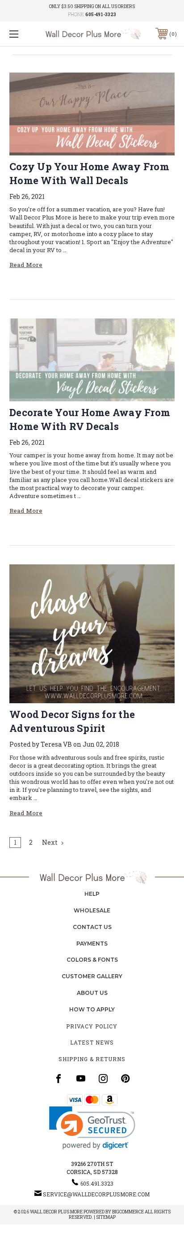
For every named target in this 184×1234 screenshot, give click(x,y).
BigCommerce (128, 1212)
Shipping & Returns (92, 1058)
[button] (92, 1128)
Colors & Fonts (92, 959)
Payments (92, 943)
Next (50, 842)
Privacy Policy (91, 1026)
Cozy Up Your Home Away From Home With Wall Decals (89, 173)
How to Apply (92, 1009)
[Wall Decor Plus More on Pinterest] (125, 1078)
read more (25, 265)
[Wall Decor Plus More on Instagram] (103, 1078)
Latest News (92, 1042)
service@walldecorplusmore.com (96, 1194)
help (92, 893)
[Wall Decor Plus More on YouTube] (81, 1078)
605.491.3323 (96, 1183)
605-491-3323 (100, 14)
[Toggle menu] (25, 33)
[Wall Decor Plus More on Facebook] (58, 1078)
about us (92, 992)
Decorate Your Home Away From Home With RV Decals (89, 419)
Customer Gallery (92, 976)
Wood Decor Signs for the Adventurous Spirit (72, 721)
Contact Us (92, 927)
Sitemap (106, 1217)
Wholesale (92, 910)
